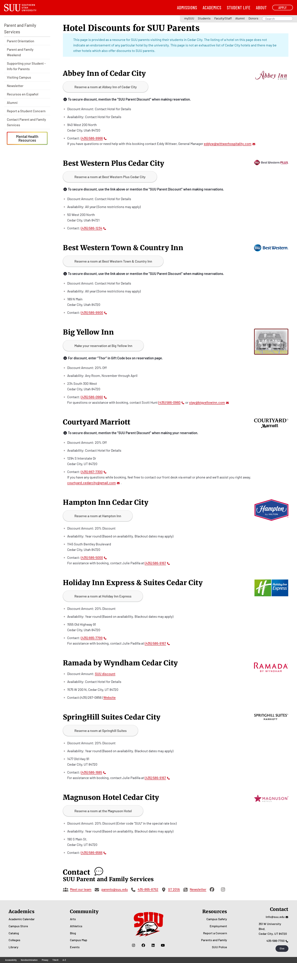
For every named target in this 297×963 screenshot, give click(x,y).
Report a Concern (215, 933)
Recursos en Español (22, 94)
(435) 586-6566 (91, 852)
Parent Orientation (20, 41)
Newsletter (15, 86)
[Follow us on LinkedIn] (153, 945)
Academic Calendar (22, 919)
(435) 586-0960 (92, 397)
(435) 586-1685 (91, 772)
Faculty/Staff (223, 18)
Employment (218, 926)
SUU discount (105, 674)
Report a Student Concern (26, 111)
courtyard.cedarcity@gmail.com (91, 483)
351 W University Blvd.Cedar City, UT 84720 (273, 929)
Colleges (14, 940)
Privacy (45, 960)
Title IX (55, 960)
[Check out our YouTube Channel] (163, 945)
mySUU (189, 18)
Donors (253, 18)
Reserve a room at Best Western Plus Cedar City (110, 177)
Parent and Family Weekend (20, 52)
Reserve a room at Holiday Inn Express (102, 596)
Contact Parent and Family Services (26, 122)
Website (109, 697)
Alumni (240, 18)
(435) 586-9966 (92, 138)
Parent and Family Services (20, 28)
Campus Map (78, 940)
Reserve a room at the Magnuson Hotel (103, 811)
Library (13, 947)
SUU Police (219, 947)
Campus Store (18, 926)
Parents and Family (214, 940)
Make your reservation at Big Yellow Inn (103, 346)
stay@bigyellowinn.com (207, 402)
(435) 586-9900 (92, 312)
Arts (73, 919)
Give (282, 948)
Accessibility (11, 960)
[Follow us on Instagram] (133, 945)
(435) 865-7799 (92, 638)
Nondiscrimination (29, 960)
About (261, 7)
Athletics (76, 926)
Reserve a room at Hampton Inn (97, 516)
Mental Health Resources (27, 138)
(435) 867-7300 (92, 472)
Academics (212, 7)
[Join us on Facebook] (143, 945)
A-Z (64, 960)
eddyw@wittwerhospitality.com (227, 144)
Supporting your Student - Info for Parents (26, 66)
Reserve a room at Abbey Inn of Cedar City (105, 87)
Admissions (187, 7)
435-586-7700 (275, 941)
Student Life (238, 7)
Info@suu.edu (275, 917)
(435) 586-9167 (155, 563)
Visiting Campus (19, 77)
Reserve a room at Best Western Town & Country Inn (113, 261)
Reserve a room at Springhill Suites (100, 730)
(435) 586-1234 (91, 228)
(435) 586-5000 (92, 557)
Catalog (14, 933)
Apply (282, 7)
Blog (73, 933)
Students (204, 18)
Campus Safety (216, 919)
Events (75, 947)
